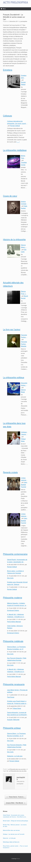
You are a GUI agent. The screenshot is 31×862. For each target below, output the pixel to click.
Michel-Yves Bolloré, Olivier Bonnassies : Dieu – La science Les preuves (24, 157)
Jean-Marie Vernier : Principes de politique (17, 691)
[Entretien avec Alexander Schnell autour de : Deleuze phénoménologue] (13, 81)
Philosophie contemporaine (15, 553)
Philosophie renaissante (14, 684)
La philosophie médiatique (15, 150)
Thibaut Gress (16, 708)
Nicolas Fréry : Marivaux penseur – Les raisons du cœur (15, 825)
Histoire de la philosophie (14, 239)
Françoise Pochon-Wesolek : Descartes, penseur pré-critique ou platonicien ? (24, 336)
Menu (4, 9)
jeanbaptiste (23, 21)
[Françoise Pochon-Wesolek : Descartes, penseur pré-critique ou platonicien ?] (13, 340)
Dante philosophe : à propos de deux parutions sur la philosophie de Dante (17, 713)
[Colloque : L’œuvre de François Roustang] (13, 438)
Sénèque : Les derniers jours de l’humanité (13, 834)
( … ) (18, 142)
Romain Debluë (15, 126)
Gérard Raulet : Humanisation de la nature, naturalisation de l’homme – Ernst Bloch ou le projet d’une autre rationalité (17, 561)
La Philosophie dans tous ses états (17, 769)
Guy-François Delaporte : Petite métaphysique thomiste (16, 659)
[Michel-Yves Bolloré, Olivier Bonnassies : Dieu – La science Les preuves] (13, 161)
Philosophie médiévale (13, 641)
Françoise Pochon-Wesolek (24, 344)
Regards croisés (10, 472)
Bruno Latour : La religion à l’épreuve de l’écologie (15, 572)
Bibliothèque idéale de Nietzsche (11, 842)
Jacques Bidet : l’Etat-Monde (15, 803)
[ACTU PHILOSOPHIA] (15, 2)
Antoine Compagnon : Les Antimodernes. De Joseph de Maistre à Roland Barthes (24, 202)
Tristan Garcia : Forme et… (15, 797)
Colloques (7, 115)
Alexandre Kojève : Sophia (24, 384)
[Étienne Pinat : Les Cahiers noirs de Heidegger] (13, 297)
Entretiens (7, 69)
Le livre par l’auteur (11, 329)
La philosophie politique (13, 377)
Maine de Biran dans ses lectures (11, 830)
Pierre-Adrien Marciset (14, 622)
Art (7, 771)
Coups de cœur (10, 195)
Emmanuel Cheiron (13, 610)
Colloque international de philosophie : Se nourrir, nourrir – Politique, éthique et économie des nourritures (17, 122)
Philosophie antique (12, 727)
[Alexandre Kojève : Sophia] (13, 388)
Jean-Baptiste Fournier (24, 484)
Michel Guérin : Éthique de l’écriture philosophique (15, 821)
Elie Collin (10, 578)
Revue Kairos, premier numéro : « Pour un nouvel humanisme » (15, 846)
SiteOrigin (14, 858)
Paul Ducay (10, 697)
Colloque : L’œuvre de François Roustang (24, 433)
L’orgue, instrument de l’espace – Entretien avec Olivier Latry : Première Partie (24, 515)
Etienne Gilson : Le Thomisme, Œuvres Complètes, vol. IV (24, 246)
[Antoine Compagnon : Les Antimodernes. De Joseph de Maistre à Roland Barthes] (13, 207)
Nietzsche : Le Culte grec (14, 756)
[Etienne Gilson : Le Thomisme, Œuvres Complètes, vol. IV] (13, 250)
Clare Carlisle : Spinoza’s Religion (15, 627)
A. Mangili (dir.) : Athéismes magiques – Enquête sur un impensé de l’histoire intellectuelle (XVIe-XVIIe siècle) (17, 615)
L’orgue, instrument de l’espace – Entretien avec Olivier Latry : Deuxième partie (24, 479)
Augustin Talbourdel (13, 720)
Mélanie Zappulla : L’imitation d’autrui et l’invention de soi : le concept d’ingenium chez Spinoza (17, 604)
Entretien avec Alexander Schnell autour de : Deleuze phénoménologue (24, 76)
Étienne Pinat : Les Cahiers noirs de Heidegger (24, 292)
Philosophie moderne (12, 597)
